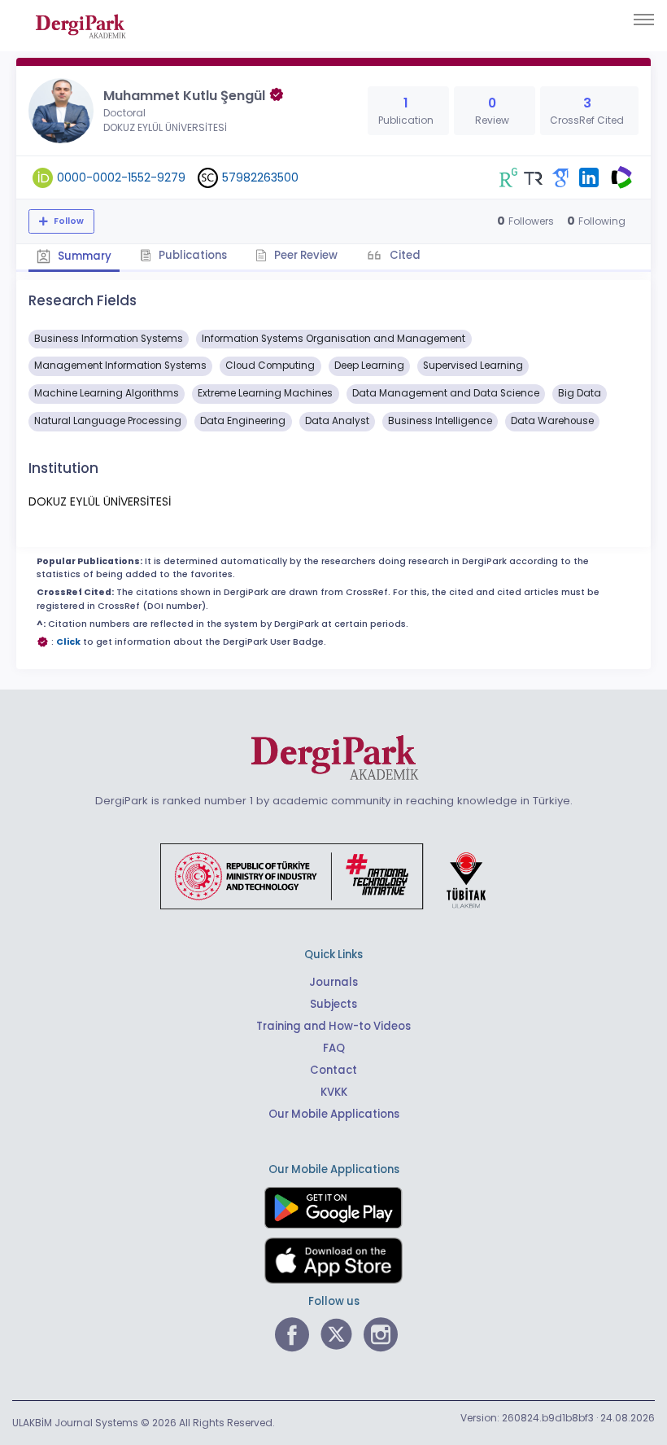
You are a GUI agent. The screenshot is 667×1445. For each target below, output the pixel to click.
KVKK (333, 1092)
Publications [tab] (191, 255)
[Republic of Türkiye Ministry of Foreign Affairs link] (333, 875)
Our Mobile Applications (333, 1114)
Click (68, 642)
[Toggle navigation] (644, 19)
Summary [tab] (83, 256)
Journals (333, 982)
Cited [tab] (404, 255)
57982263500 (260, 177)
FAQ (334, 1048)
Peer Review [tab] (305, 255)
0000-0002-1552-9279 (121, 177)
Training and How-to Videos (333, 1026)
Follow (67, 221)
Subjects (333, 1004)
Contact (333, 1070)
